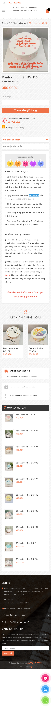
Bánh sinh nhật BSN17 (27, 414)
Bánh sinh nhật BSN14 (27, 543)
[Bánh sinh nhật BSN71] (13, 334)
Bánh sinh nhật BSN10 (27, 446)
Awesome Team (34, 663)
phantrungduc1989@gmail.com (17, 608)
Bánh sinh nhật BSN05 (27, 462)
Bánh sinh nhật (25, 634)
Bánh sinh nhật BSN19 (27, 478)
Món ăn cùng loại (25, 317)
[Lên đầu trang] (45, 709)
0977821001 (15, 2)
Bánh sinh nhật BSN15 (27, 559)
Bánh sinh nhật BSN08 (27, 511)
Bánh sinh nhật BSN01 (27, 527)
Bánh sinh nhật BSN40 (27, 494)
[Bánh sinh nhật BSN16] (9, 418)
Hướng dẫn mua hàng (15, 127)
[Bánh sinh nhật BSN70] (38, 334)
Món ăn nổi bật (16, 407)
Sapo (31, 667)
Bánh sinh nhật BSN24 (27, 430)
